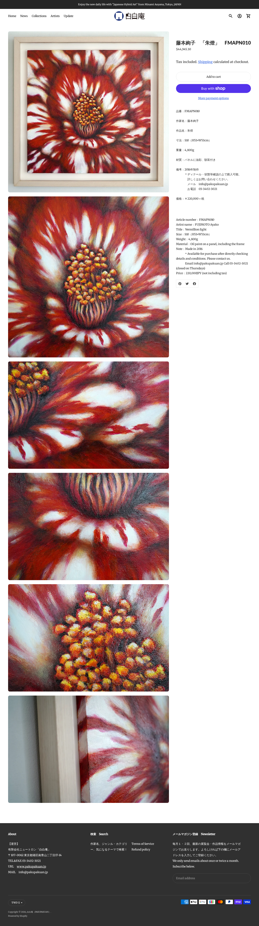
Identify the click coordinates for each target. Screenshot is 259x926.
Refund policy (141, 849)
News (24, 16)
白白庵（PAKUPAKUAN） (39, 912)
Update (68, 16)
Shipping (205, 62)
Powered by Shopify (17, 916)
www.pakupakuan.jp (31, 866)
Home (12, 16)
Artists (55, 16)
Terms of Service (143, 844)
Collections (39, 16)
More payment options (213, 98)
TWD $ (16, 902)
